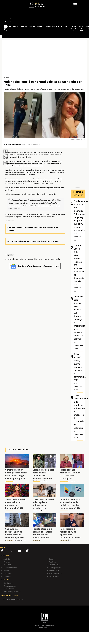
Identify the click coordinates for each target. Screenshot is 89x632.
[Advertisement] (44, 59)
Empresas (7, 576)
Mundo (6, 78)
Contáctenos (9, 589)
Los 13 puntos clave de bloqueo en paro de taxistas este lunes (33, 241)
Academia (53, 562)
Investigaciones (55, 567)
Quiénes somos (10, 586)
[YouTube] (22, 551)
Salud (51, 559)
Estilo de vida (54, 576)
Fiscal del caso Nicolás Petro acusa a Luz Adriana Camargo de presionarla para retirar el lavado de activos (79, 322)
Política (6, 562)
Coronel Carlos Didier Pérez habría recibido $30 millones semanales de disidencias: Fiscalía (79, 268)
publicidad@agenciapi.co (12, 599)
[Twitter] (14, 551)
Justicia (6, 559)
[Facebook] (5, 551)
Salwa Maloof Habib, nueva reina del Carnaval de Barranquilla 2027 (79, 372)
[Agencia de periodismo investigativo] (38, 4)
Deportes (7, 565)
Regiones (7, 573)
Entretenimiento (10, 567)
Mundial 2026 (54, 570)
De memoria (54, 565)
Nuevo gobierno (55, 573)
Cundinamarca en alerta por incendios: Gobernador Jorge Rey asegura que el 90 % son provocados (79, 220)
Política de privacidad (12, 591)
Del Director (8, 583)
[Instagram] (30, 551)
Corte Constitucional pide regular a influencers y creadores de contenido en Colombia (79, 416)
